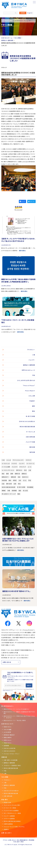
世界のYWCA (7, 740)
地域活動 (4, 480)
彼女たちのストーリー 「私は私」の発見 (15, 720)
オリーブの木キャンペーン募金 (12, 813)
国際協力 (24, 473)
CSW (3, 460)
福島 (20, 490)
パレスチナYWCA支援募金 (11, 810)
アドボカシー (31, 350)
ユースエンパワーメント (8, 470)
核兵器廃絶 (30, 487)
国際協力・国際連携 (29, 365)
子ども (24, 480)
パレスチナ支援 (30, 442)
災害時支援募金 (8, 824)
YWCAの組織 (7, 729)
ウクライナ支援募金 (9, 818)
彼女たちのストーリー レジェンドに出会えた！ (16, 709)
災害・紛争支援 (30, 437)
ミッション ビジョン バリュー (12, 754)
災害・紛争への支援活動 (11, 760)
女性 (20, 480)
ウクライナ (28, 460)
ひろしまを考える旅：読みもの (26, 380)
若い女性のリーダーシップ (9, 494)
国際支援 (13, 477)
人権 (33, 355)
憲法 (33, 411)
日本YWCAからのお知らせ (27, 421)
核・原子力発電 (30, 416)
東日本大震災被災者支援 (27, 426)
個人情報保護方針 (22, 840)
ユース (29, 467)
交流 (25, 470)
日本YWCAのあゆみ (9, 751)
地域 (19, 477)
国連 (7, 473)
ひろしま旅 (32, 396)
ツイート (32, 201)
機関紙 (4, 490)
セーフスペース (30, 463)
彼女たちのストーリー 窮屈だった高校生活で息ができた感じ (19, 712)
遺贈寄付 (6, 829)
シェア (23, 201)
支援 (15, 483)
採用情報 (6, 745)
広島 (3, 483)
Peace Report (30, 391)
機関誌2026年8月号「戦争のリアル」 (16, 591)
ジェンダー (32, 360)
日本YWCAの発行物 (9, 748)
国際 (12, 473)
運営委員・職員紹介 (9, 735)
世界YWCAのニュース (28, 370)
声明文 (15, 480)
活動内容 (4, 757)
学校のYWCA (7, 743)
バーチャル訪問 (6, 467)
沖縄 (8, 490)
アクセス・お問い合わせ (9, 840)
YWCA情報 (4, 777)
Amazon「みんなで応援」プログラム (14, 827)
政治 (19, 483)
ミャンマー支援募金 (9, 816)
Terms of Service (6, 690)
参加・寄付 (4, 799)
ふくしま (9, 460)
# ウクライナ (19, 21)
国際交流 (17, 473)
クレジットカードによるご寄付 (12, 805)
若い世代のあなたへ (7, 706)
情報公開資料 (7, 737)
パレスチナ (15, 467)
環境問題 (14, 490)
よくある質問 (7, 732)
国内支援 (32, 447)
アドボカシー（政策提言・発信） (12, 765)
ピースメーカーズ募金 (10, 808)
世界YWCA (19, 470)
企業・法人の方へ (6, 833)
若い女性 (25, 490)
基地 (33, 406)
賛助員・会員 (7, 802)
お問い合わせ (7, 662)
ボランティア (22, 467)
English (30, 13)
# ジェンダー (28, 21)
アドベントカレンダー (18, 460)
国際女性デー (5, 477)
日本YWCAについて (7, 724)
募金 (3, 473)
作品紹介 (32, 401)
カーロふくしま (30, 432)
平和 (33, 375)
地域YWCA (25, 477)
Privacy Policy (29, 689)
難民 (19, 494)
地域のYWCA (7, 727)
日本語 (23, 13)
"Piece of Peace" (29, 385)
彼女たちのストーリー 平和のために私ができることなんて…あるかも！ (19, 717)
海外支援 (32, 452)
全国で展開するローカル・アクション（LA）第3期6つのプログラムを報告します (18, 539)
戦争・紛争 (9, 483)
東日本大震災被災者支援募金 (12, 821)
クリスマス (14, 463)
